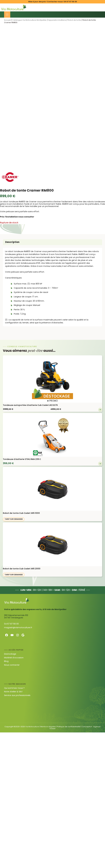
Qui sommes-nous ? (14, 688)
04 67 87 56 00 (70, 1)
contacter (15, 665)
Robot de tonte (74, 20)
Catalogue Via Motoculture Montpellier (29, 20)
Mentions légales (48, 726)
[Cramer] (10, 178)
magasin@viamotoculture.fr (18, 627)
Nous (7, 665)
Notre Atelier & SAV (13, 691)
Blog (6, 661)
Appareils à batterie (57, 20)
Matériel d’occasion (14, 657)
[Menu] (7, 14)
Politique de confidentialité (68, 726)
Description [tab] (12, 242)
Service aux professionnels (17, 695)
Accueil (7, 20)
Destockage (10, 654)
